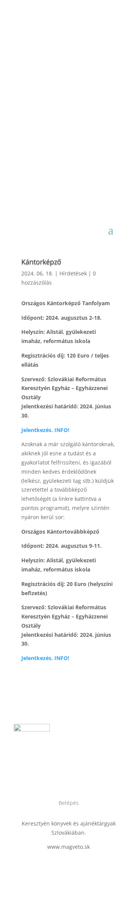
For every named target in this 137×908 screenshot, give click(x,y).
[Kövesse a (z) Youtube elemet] (76, 778)
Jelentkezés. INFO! (45, 658)
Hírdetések (73, 273)
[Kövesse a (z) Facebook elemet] (61, 778)
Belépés (69, 802)
